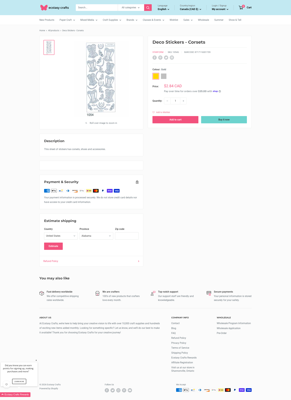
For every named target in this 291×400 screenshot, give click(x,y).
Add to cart (175, 119)
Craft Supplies (110, 19)
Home (42, 30)
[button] (161, 112)
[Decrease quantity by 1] (167, 101)
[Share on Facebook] (154, 57)
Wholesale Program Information (234, 323)
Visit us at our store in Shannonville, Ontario (182, 369)
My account (219, 9)
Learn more (19, 381)
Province (84, 229)
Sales (186, 19)
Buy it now (224, 119)
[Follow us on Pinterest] (124, 390)
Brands (130, 19)
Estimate (53, 246)
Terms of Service (180, 347)
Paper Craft (66, 19)
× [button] (36, 360)
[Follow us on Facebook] (107, 390)
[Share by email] (172, 57)
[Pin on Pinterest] (160, 57)
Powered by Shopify (48, 388)
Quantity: (157, 100)
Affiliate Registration (182, 362)
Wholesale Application (229, 328)
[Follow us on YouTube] (130, 390)
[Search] (148, 7)
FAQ (173, 333)
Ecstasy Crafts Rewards (184, 357)
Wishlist (174, 19)
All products (53, 30)
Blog (173, 328)
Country (48, 229)
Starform (157, 52)
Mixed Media (87, 19)
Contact (175, 323)
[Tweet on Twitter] (166, 57)
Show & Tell (235, 19)
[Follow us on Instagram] (118, 390)
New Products (46, 19)
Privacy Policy (178, 343)
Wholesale (203, 19)
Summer (218, 19)
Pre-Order (222, 333)
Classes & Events (152, 19)
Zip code (119, 229)
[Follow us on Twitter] (112, 390)
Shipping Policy (179, 352)
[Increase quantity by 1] (183, 101)
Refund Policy (50, 261)
